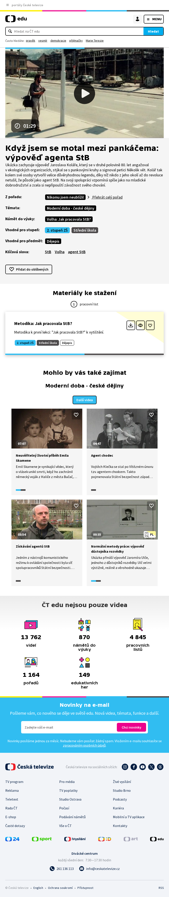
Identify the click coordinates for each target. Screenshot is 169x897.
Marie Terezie (95, 40)
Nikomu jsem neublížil (65, 197)
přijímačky (76, 40)
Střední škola (84, 230)
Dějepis (53, 241)
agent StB (77, 251)
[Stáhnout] (131, 325)
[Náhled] (140, 325)
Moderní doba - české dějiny (70, 208)
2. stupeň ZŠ (57, 230)
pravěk (30, 40)
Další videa (84, 400)
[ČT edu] (16, 20)
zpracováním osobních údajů (84, 745)
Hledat (153, 31)
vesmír (42, 40)
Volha (59, 251)
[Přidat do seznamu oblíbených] (150, 325)
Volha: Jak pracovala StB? (69, 219)
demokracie (58, 40)
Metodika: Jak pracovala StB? (43, 323)
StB (48, 251)
